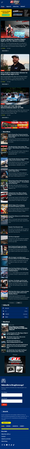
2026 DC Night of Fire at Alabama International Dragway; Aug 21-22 (16, 206)
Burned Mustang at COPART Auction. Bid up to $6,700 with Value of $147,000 (18, 328)
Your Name (4, 392)
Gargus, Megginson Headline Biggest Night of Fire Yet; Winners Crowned (13, 40)
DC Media (3, 48)
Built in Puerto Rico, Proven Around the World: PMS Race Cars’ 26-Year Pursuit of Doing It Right (18, 136)
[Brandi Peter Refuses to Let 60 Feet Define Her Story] (4, 219)
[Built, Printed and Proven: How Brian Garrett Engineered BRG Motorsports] (4, 250)
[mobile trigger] (2, 2)
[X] (15, 311)
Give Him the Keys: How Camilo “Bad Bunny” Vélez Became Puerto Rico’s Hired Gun (18, 148)
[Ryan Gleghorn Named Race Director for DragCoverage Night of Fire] (15, 62)
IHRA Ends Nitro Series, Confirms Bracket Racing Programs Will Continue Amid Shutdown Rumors (18, 293)
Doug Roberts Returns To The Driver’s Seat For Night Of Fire (17, 170)
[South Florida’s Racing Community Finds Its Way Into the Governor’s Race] (4, 162)
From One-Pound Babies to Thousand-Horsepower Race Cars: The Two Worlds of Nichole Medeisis (18, 269)
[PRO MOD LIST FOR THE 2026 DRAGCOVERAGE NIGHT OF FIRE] (15, 96)
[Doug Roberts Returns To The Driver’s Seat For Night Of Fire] (4, 173)
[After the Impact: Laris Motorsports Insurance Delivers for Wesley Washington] (4, 261)
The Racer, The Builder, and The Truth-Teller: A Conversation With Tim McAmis (18, 281)
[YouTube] (7, 445)
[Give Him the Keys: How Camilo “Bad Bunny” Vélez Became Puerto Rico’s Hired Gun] (4, 150)
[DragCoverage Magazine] (15, 2)
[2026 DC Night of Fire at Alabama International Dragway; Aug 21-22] (4, 209)
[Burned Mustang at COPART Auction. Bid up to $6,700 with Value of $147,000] (4, 328)
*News (2, 37)
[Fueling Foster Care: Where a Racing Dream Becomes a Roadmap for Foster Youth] (4, 197)
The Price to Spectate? (13, 236)
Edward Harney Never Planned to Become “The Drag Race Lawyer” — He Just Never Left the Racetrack (18, 182)
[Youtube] (15, 314)
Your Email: (4, 398)
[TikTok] (11, 445)
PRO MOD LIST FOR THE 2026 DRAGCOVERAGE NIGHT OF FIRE (15, 341)
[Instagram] (9, 445)
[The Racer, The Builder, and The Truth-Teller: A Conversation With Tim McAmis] (4, 284)
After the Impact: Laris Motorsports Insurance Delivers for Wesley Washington (18, 258)
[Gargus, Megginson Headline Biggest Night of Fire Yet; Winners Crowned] (15, 29)
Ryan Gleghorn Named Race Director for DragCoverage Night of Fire (14, 73)
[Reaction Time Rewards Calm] (4, 230)
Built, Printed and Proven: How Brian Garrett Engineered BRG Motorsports (17, 247)
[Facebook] (15, 308)
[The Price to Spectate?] (4, 240)
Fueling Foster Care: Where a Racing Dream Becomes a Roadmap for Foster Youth (17, 194)
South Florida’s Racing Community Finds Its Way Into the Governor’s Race (18, 159)
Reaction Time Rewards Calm (15, 227)
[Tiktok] (15, 317)
